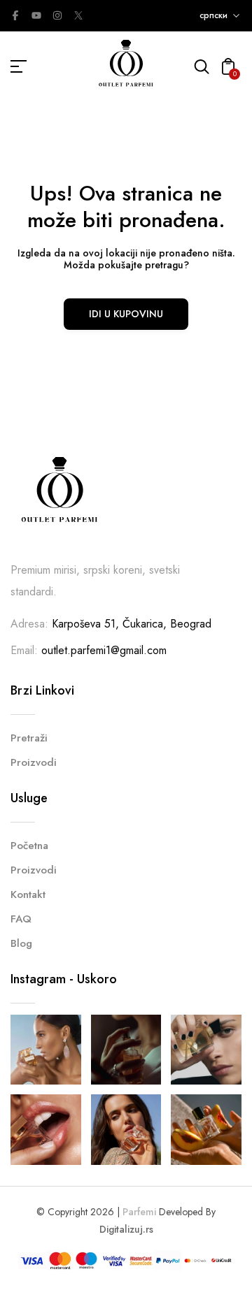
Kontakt (28, 894)
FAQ (20, 919)
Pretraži (29, 738)
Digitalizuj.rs (126, 1229)
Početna (29, 845)
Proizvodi (33, 762)
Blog (21, 943)
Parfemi (139, 1212)
